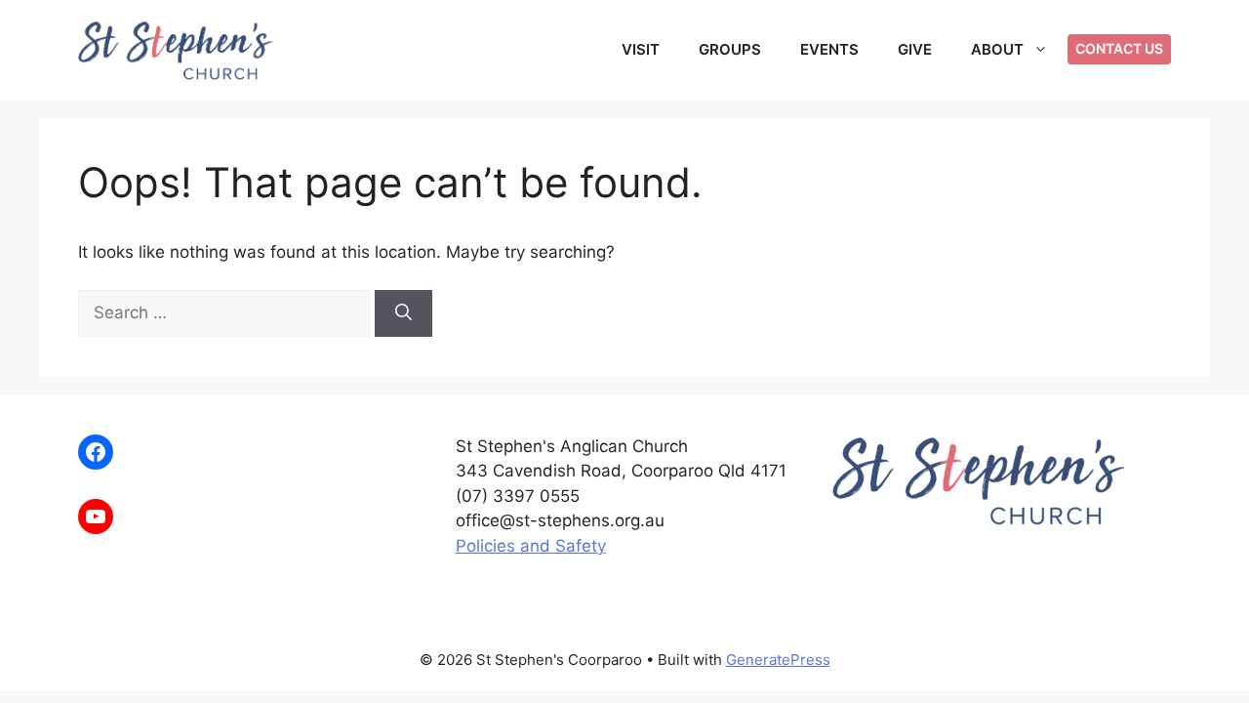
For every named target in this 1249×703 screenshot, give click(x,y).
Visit (641, 49)
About (997, 49)
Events (829, 49)
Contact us (1119, 48)
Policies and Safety (531, 546)
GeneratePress (778, 659)
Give (915, 49)
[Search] (403, 313)
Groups (730, 49)
